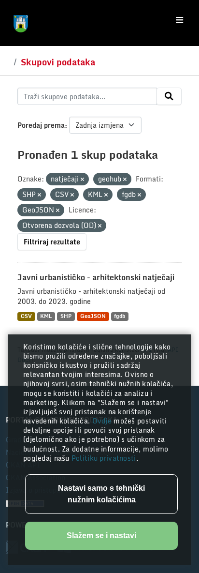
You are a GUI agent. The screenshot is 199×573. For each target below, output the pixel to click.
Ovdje (103, 420)
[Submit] (169, 96)
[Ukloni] (82, 179)
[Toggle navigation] (179, 20)
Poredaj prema (41, 125)
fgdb (119, 316)
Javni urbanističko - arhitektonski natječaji (95, 277)
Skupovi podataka (58, 62)
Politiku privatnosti (103, 458)
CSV (26, 316)
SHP (65, 316)
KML (46, 316)
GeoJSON (93, 316)
